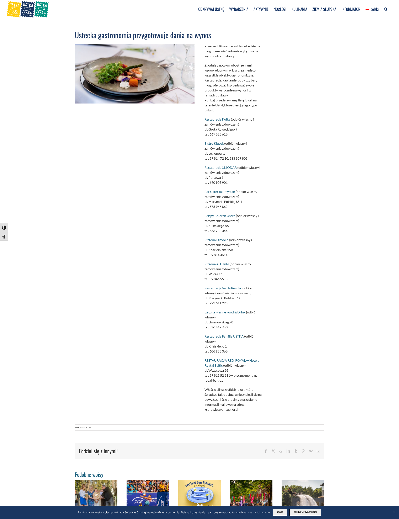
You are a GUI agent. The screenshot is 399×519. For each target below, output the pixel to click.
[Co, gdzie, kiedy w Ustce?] (251, 482)
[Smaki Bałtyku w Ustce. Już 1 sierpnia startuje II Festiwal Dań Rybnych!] (199, 482)
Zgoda (280, 512)
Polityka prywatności (305, 512)
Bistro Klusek (214, 143)
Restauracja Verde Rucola (222, 288)
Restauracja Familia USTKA (224, 336)
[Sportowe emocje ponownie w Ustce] (303, 482)
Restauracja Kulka (217, 119)
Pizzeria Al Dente (216, 264)
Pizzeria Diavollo (216, 240)
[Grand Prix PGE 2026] (148, 482)
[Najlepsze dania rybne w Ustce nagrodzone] (96, 482)
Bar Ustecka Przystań (219, 192)
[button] (386, 8)
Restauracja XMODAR (220, 167)
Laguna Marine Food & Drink (224, 312)
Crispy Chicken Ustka (219, 216)
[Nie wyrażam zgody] (394, 512)
